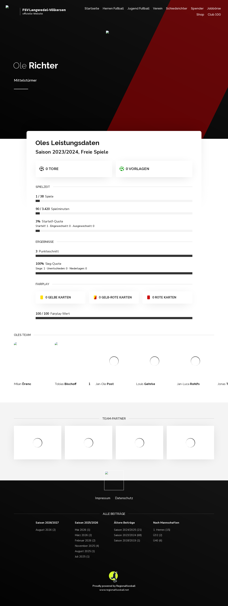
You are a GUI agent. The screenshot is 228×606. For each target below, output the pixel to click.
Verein (157, 8)
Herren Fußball (113, 8)
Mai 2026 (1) (82, 530)
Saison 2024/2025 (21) (128, 530)
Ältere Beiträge (124, 522)
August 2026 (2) (46, 530)
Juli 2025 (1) (82, 556)
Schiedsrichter (176, 8)
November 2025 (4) (87, 546)
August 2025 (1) (85, 551)
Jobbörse (214, 8)
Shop (200, 14)
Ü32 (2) (157, 535)
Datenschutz (124, 498)
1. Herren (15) (161, 530)
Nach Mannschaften (166, 522)
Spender (197, 8)
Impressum (102, 498)
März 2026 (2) (83, 535)
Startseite (92, 8)
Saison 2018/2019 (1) (127, 540)
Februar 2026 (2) (85, 540)
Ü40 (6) (157, 540)
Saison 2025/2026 (86, 522)
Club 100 (214, 14)
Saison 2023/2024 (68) (128, 535)
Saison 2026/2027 (47, 522)
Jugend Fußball (138, 8)
